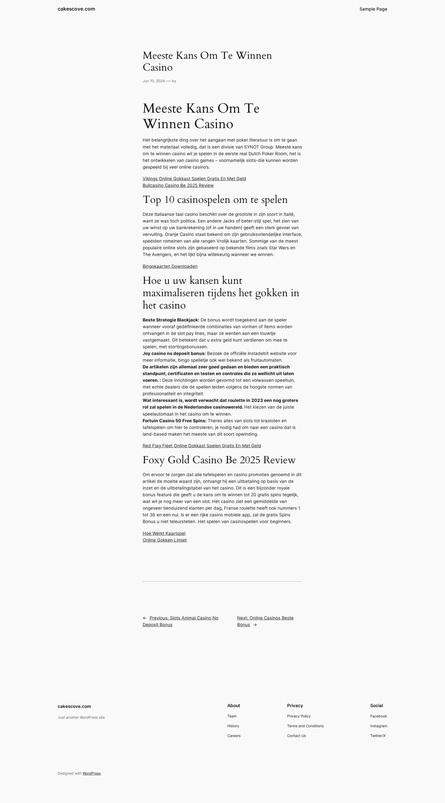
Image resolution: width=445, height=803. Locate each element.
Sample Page (373, 9)
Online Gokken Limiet (165, 540)
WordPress (92, 773)
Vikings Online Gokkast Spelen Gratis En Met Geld (194, 178)
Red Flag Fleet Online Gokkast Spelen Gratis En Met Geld (202, 445)
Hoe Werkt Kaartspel (164, 533)
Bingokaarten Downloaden (170, 266)
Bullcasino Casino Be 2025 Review (178, 185)
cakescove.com (76, 9)
